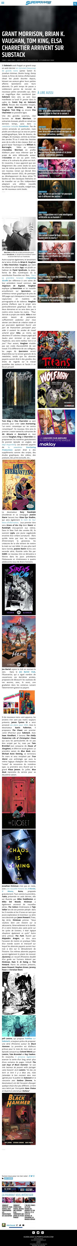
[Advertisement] (19, 204)
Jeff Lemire (8, 1178)
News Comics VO (21, 60)
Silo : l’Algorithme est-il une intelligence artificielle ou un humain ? (55, 216)
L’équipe (39, 1241)
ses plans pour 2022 (19, 725)
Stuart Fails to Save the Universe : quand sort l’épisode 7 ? (55, 278)
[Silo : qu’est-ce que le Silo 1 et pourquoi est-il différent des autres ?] (56, 189)
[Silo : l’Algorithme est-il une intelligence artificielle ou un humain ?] (56, 210)
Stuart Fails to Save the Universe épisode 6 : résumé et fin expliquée (55, 299)
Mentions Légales (38, 1238)
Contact (38, 1242)
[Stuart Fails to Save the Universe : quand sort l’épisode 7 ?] (56, 272)
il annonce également (25, 1057)
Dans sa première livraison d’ (19, 278)
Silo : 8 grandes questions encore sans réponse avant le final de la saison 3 (54, 112)
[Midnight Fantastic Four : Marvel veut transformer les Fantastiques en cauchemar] (7, 1200)
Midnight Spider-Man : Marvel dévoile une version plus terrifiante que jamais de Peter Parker (18, 1211)
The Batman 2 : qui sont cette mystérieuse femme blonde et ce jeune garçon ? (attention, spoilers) (55, 152)
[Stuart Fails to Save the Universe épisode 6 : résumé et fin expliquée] (56, 293)
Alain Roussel (34, 60)
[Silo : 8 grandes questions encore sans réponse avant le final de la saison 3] (56, 106)
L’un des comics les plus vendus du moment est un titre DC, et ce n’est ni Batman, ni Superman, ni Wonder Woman (30, 1212)
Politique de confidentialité (38, 1240)
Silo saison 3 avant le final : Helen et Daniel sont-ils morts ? (53, 237)
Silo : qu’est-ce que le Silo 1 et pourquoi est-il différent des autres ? (55, 195)
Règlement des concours (38, 1245)
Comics (4, 60)
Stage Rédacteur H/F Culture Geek (38, 1244)
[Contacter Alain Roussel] (23, 1225)
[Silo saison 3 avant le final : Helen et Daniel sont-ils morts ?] (56, 231)
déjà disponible (8, 444)
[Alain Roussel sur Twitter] (20, 1225)
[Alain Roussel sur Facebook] (17, 1225)
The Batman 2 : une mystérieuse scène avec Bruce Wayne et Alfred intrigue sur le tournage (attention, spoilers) (56, 131)
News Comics (11, 60)
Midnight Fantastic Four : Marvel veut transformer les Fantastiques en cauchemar (7, 1210)
